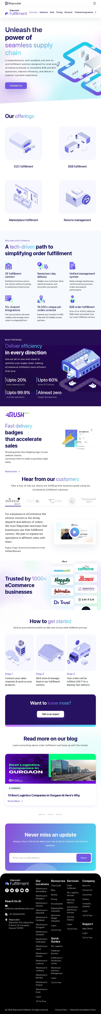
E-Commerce (14, 788)
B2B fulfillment (77, 166)
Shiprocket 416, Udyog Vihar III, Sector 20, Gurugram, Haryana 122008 (21, 925)
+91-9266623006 (17, 914)
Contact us (16, 85)
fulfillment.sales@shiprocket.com (19, 908)
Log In (38, 997)
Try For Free (41, 1001)
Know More (14, 801)
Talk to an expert (50, 714)
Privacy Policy (61, 1010)
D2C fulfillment (23, 166)
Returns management (77, 220)
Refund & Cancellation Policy (83, 1010)
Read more (11, 471)
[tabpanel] (50, 779)
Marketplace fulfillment (23, 220)
